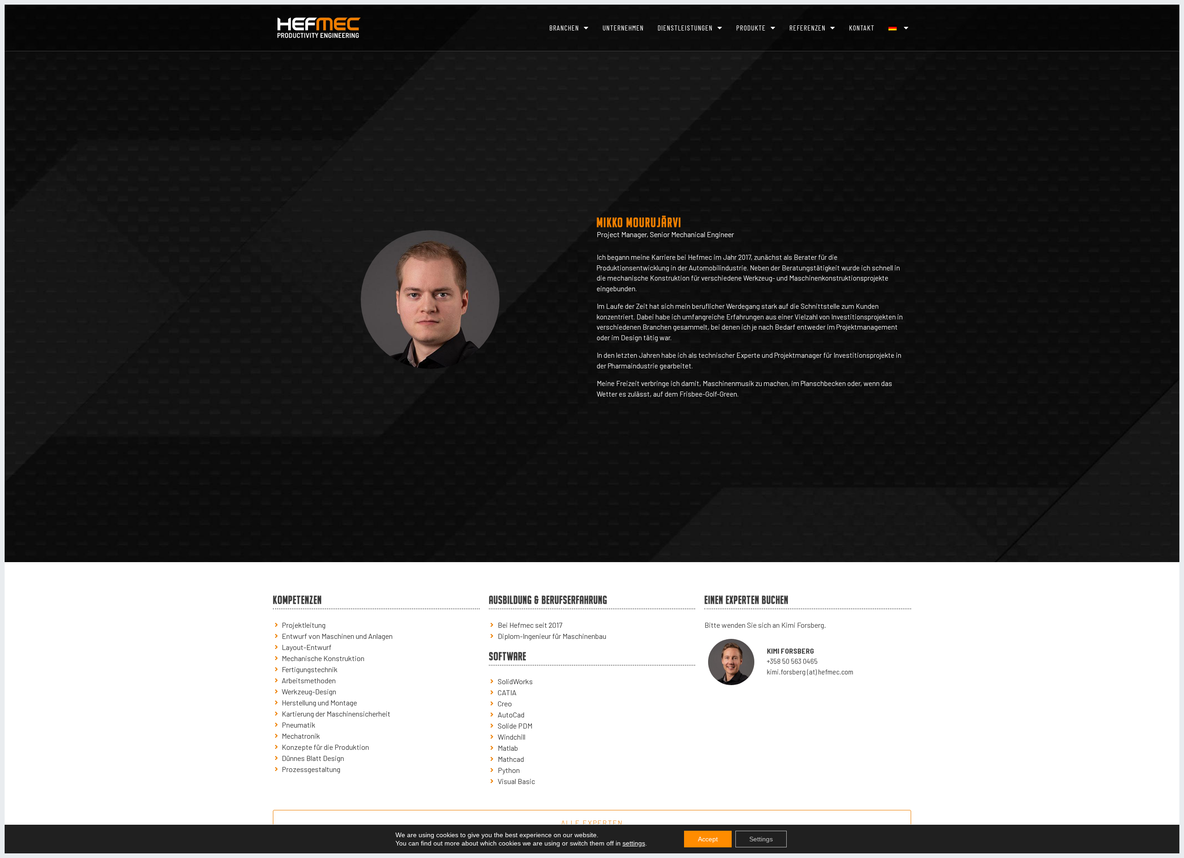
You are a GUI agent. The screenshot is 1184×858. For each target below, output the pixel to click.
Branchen (564, 27)
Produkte (751, 27)
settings (634, 843)
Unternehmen (623, 27)
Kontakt (862, 27)
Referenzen (807, 27)
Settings (761, 839)
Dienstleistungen (685, 27)
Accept (708, 839)
